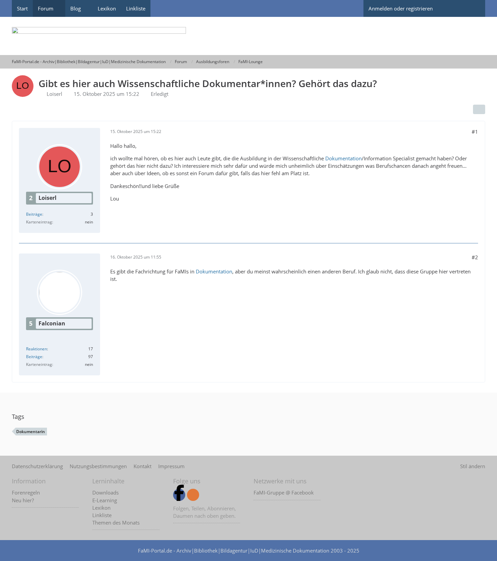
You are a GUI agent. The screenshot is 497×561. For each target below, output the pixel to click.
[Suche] (473, 8)
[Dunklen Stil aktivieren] (450, 8)
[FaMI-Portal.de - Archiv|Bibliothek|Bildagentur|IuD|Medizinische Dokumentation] (248, 36)
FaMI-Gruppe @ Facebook (284, 492)
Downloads (105, 492)
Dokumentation (343, 158)
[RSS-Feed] (193, 495)
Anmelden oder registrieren (401, 8)
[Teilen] (479, 109)
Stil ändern (472, 466)
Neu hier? (23, 500)
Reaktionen (36, 349)
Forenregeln (26, 492)
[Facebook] (179, 495)
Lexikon (101, 507)
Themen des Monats (116, 522)
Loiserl (54, 93)
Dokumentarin (30, 431)
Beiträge (34, 214)
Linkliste (102, 515)
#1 (475, 131)
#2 (475, 257)
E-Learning (104, 500)
